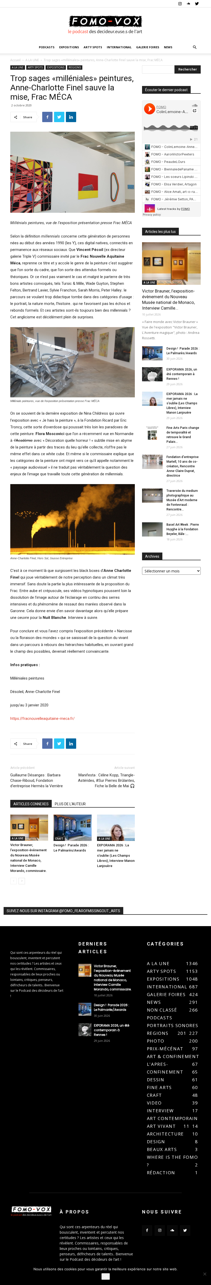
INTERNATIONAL (119, 47)
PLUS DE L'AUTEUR (70, 804)
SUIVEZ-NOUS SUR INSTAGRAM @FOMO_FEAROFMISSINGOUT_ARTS (63, 911)
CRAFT (59, 838)
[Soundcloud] (188, 3)
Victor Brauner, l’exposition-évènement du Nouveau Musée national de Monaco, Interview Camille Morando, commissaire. (113, 977)
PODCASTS (47, 47)
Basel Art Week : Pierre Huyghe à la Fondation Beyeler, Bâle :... (182, 529)
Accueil (15, 60)
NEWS (168, 47)
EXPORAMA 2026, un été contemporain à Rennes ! (181, 374)
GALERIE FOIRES (147, 47)
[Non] (204, 1273)
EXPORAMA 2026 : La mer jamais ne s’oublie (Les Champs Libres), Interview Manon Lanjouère (116, 855)
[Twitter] (197, 3)
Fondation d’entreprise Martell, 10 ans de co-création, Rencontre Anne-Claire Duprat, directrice (182, 466)
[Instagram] (180, 3)
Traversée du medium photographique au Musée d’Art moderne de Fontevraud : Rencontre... (182, 500)
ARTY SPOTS (93, 47)
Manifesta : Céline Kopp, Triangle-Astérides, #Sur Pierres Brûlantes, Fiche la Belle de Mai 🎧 (106, 780)
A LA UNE (32, 60)
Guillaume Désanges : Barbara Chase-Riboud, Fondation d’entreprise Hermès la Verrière (36, 780)
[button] (194, 47)
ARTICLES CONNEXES (31, 804)
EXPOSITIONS (69, 47)
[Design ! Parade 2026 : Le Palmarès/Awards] (72, 828)
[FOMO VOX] (105, 24)
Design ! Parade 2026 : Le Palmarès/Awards (111, 1007)
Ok (105, 1276)
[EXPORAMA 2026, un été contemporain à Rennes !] (152, 374)
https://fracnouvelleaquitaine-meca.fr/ (42, 718)
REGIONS (75, 67)
